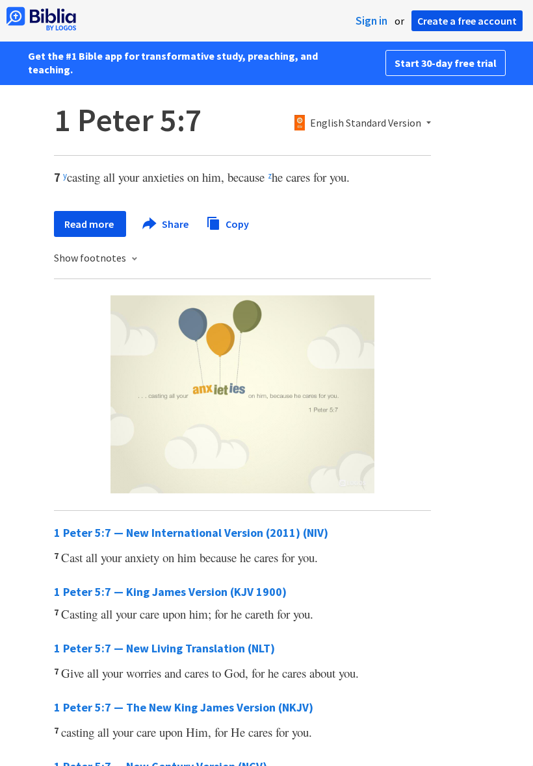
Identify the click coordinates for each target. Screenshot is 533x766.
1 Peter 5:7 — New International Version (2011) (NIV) (191, 532)
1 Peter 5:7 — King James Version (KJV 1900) (170, 591)
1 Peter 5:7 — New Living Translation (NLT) (164, 648)
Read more (90, 223)
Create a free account (467, 20)
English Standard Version (365, 123)
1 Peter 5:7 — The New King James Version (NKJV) (183, 707)
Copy (236, 223)
